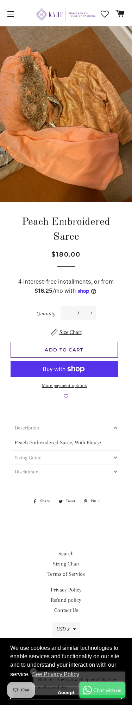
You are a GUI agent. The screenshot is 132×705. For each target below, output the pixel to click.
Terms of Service (66, 574)
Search (66, 553)
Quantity (46, 313)
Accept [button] (66, 692)
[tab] (66, 428)
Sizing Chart (66, 564)
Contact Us (66, 610)
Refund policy (66, 600)
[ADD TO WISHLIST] (66, 396)
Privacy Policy (66, 590)
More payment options (64, 385)
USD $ (63, 629)
